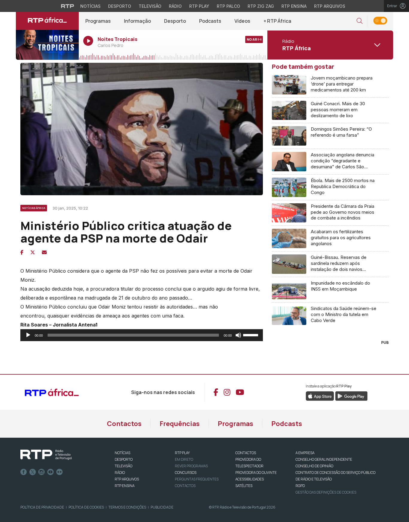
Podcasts (210, 21)
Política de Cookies (86, 507)
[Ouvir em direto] (47, 45)
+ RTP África (277, 21)
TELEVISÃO (123, 465)
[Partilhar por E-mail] (44, 252)
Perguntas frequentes (197, 479)
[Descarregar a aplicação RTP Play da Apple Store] (320, 396)
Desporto (119, 6)
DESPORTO (124, 459)
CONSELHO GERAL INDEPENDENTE (324, 459)
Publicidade (162, 507)
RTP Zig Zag (261, 6)
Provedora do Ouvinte (256, 472)
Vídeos (242, 21)
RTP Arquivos (329, 6)
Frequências (180, 423)
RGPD (300, 485)
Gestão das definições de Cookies (326, 492)
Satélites (243, 485)
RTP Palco (228, 6)
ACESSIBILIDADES (249, 479)
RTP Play (199, 6)
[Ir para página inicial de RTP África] (47, 21)
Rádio (175, 6)
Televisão (150, 6)
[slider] (251, 334)
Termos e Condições (127, 507)
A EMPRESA (305, 452)
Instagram (41, 472)
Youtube (50, 472)
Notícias (90, 6)
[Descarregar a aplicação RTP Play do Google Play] (351, 396)
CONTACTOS (245, 452)
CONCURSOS (185, 472)
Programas (98, 21)
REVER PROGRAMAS (191, 465)
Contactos (124, 423)
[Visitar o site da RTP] (67, 6)
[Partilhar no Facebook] (21, 252)
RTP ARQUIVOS (127, 479)
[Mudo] (238, 335)
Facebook (23, 472)
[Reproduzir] (28, 335)
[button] (360, 21)
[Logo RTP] (46, 455)
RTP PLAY (182, 452)
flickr (59, 472)
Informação (137, 21)
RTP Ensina (294, 6)
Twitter (32, 472)
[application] (141, 335)
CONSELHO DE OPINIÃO (314, 465)
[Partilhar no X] (32, 252)
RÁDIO (120, 472)
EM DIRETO (184, 459)
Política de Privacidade (42, 507)
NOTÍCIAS (122, 452)
